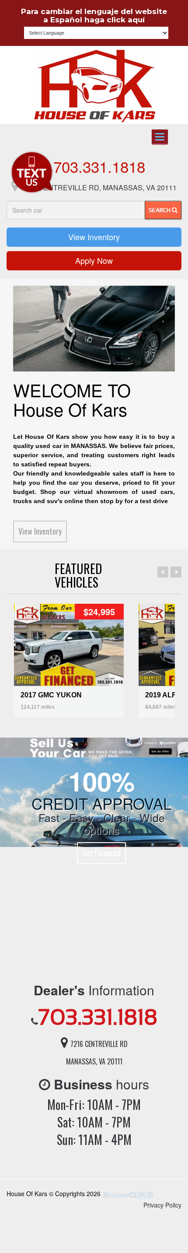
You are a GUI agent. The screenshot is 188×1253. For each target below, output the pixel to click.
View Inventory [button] (94, 236)
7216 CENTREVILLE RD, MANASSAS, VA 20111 (99, 187)
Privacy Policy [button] (162, 1204)
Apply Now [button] (94, 260)
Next (176, 572)
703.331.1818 (99, 166)
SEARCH (160, 210)
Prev (162, 572)
